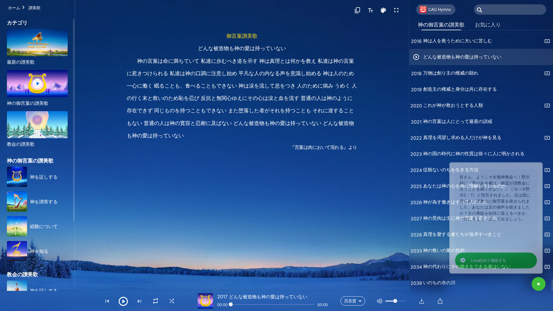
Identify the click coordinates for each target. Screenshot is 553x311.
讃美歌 (35, 7)
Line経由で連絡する (481, 258)
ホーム (14, 7)
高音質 (350, 300)
